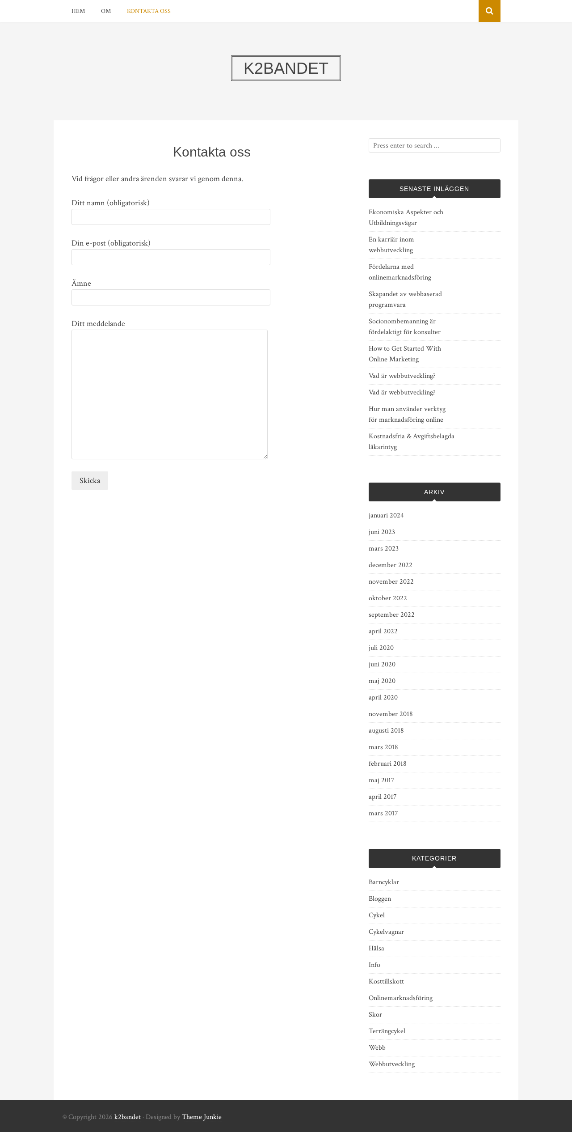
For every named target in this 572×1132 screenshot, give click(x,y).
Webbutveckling (392, 1064)
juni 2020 (382, 664)
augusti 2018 (386, 730)
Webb (377, 1047)
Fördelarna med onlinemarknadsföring (400, 272)
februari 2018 (388, 763)
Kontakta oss (149, 11)
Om (106, 11)
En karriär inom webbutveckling (391, 245)
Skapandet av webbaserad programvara (405, 299)
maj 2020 (382, 681)
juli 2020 (381, 648)
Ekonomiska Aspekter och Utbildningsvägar (406, 218)
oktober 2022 (388, 598)
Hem (78, 11)
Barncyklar (384, 882)
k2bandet (127, 1117)
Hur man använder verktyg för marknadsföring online (407, 414)
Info (374, 965)
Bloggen (380, 898)
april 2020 (383, 697)
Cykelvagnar (386, 932)
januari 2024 (386, 515)
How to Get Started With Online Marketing (405, 354)
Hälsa (376, 948)
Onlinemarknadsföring (401, 998)
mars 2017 (383, 813)
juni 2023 (382, 532)
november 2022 (391, 581)
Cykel (377, 915)
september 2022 (392, 614)
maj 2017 (382, 780)
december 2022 (390, 565)
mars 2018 (383, 747)
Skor (375, 1014)
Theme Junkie (202, 1117)
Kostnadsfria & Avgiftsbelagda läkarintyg (411, 442)
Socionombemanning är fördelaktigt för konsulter (405, 327)
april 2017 (383, 796)
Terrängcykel (387, 1031)
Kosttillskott (386, 981)
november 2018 (391, 714)
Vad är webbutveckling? (402, 376)
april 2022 (383, 631)
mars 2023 (384, 548)
